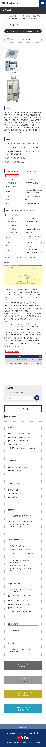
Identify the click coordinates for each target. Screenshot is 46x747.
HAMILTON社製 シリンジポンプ (19, 601)
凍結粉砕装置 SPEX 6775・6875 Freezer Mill (20, 650)
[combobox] (23, 398)
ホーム (4, 16)
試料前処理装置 (24, 16)
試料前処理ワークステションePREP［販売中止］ (21, 591)
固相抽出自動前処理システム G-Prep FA (21, 517)
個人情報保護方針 (12, 733)
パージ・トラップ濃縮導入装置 (20, 434)
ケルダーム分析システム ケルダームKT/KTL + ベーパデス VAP (21, 526)
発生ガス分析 (37, 16)
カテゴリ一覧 (23, 408)
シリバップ (13, 557)
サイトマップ (24, 733)
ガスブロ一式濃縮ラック (17, 566)
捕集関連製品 (14, 497)
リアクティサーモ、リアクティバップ (21, 553)
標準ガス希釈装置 (15, 471)
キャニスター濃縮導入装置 (18, 467)
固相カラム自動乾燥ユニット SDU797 (21, 448)
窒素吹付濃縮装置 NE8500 (18, 546)
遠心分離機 (13, 631)
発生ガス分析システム (17, 490)
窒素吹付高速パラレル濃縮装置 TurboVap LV (20, 561)
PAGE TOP (23, 727)
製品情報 (13, 16)
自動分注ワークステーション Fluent (21, 611)
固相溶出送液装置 (15, 444)
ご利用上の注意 (34, 733)
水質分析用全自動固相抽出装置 (20, 437)
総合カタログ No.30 (20, 39)
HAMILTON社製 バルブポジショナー (21, 604)
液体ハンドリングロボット (18, 608)
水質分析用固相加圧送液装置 (19, 441)
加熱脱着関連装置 (15, 493)
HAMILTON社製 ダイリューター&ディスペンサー (22, 596)
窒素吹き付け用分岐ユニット (19, 550)
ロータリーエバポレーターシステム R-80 (22, 570)
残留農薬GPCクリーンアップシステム (22, 522)
